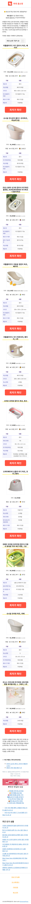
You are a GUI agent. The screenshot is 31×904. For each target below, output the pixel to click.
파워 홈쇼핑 (18, 3)
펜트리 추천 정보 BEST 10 (14, 768)
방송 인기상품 (16, 877)
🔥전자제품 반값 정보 (15, 793)
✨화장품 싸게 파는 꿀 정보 (16, 791)
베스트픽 (15, 893)
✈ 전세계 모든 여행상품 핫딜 (15, 803)
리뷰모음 (15, 887)
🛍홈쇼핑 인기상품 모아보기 (15, 797)
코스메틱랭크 (15, 882)
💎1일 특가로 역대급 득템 (15, 799)
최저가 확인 (15, 109)
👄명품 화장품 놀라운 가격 (15, 795)
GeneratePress (24, 901)
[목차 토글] (22, 41)
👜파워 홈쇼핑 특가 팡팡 (15, 801)
